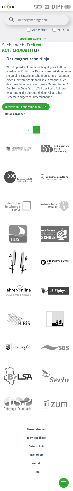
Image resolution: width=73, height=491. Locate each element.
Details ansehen (15, 114)
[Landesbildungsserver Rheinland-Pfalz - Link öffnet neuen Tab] (18, 347)
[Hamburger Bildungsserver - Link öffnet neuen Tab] (18, 234)
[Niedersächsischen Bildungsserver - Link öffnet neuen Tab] (18, 319)
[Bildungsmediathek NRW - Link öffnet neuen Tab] (55, 262)
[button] (64, 483)
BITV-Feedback (36, 437)
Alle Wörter (39, 29)
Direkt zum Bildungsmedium (23, 106)
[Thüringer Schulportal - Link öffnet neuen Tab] (18, 404)
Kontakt (36, 463)
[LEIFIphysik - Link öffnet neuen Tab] (55, 291)
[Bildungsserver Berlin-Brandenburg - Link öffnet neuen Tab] (55, 149)
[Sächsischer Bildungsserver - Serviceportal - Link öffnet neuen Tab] (55, 347)
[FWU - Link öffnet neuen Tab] (55, 205)
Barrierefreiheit (36, 429)
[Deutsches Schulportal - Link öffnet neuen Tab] (55, 177)
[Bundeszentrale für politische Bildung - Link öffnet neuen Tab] (18, 177)
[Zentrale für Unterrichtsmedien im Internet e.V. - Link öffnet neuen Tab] (55, 404)
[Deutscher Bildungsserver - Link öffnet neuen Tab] (18, 205)
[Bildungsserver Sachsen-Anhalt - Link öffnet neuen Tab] (18, 376)
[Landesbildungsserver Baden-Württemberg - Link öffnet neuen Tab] (18, 149)
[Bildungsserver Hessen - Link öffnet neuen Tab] (18, 262)
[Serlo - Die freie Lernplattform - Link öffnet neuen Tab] (55, 376)
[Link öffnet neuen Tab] (61, 5)
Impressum (36, 454)
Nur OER (63, 29)
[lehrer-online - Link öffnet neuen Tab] (18, 291)
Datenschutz (36, 446)
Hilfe (36, 471)
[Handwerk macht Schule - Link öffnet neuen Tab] (55, 234)
